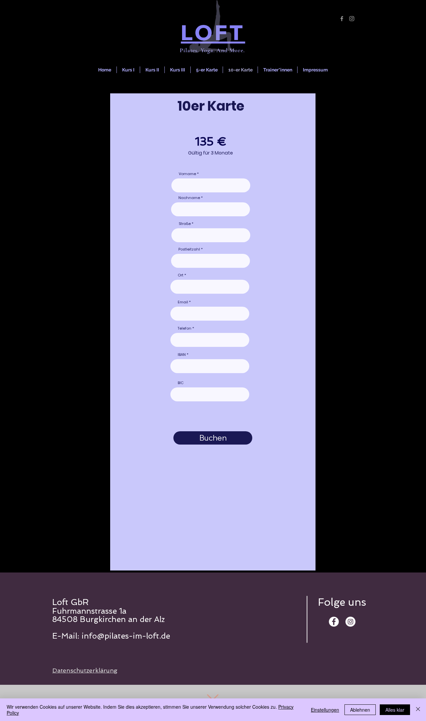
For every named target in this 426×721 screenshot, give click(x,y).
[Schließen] (418, 710)
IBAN (182, 355)
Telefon (184, 328)
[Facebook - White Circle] (334, 622)
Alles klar (394, 709)
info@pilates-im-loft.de (126, 635)
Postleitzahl (189, 249)
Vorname (187, 174)
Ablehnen (360, 709)
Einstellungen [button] (325, 709)
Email (183, 302)
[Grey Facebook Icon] (341, 18)
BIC (181, 383)
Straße (185, 224)
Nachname (189, 198)
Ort (180, 275)
